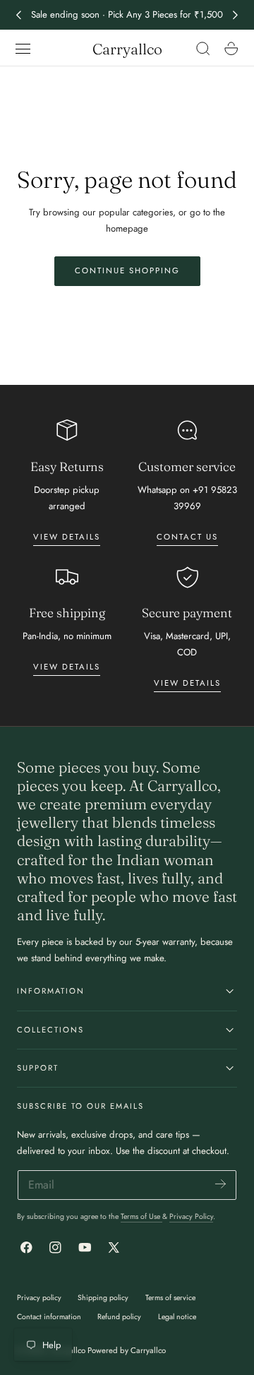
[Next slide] (235, 15)
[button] (23, 48)
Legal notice (177, 1316)
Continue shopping (127, 270)
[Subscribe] (220, 1183)
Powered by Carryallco (126, 1350)
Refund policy (119, 1316)
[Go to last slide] (18, 15)
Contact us (187, 536)
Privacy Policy (191, 1216)
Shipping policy (103, 1297)
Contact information (49, 1316)
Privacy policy (39, 1297)
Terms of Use (141, 1216)
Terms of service (170, 1297)
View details (66, 536)
